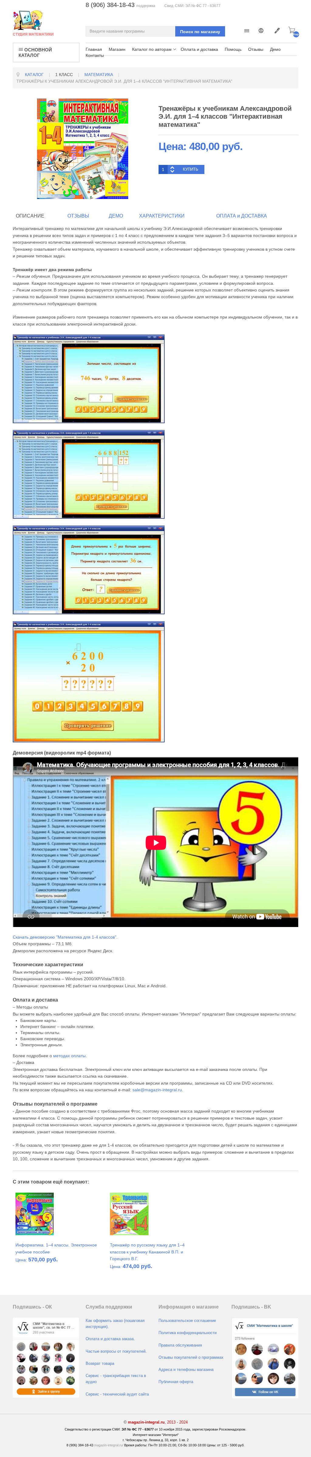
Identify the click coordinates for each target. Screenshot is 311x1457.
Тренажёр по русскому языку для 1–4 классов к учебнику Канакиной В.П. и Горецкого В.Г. (147, 1252)
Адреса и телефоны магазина (186, 1370)
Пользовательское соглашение (187, 1321)
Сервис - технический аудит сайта (117, 1394)
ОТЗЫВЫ (78, 215)
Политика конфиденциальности (188, 1333)
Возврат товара (100, 1363)
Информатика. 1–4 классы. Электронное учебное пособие (56, 1248)
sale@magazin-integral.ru (157, 1089)
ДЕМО (116, 215)
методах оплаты (69, 1055)
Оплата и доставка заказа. (110, 1339)
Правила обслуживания (180, 1345)
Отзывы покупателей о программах (191, 1357)
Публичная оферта (176, 1382)
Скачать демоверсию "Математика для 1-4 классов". (65, 937)
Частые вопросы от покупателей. (116, 1351)
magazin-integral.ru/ (108, 1445)
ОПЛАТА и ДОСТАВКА (241, 215)
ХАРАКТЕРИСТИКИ (162, 215)
